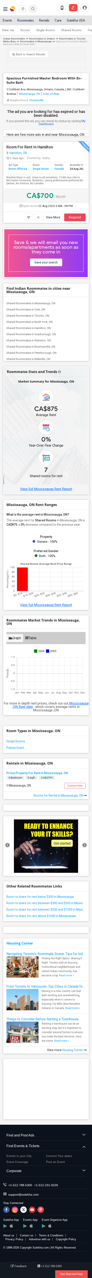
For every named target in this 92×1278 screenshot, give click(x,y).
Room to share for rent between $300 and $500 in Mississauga (46, 903)
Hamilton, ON (18, 153)
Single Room (41, 168)
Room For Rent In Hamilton (29, 147)
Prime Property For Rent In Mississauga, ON (37, 773)
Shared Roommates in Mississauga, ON (30, 303)
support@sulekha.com (23, 1194)
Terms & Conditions (51, 1235)
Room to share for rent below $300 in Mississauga (40, 896)
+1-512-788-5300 (20, 1185)
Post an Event (55, 1162)
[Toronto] (22, 8)
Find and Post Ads (20, 1135)
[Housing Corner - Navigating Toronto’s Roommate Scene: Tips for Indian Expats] (22, 968)
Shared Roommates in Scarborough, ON (31, 334)
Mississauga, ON (29, 93)
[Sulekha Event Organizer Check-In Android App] (43, 1226)
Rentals (44, 20)
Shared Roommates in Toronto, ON (27, 315)
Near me (8, 30)
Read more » (66, 975)
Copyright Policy (66, 1239)
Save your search (46, 262)
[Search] (32, 9)
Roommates (25, 20)
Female (59, 168)
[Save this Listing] (28, 217)
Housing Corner (19, 943)
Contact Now (75, 785)
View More (53, 217)
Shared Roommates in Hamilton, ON (28, 328)
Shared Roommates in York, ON (25, 309)
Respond (75, 217)
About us (8, 1235)
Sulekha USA (76, 20)
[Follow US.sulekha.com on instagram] (15, 1209)
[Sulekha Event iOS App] (31, 1225)
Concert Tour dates (59, 1156)
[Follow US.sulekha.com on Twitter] (23, 1209)
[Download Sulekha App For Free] (62, 7)
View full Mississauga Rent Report (46, 489)
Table (32, 638)
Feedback (21, 1266)
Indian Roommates (14, 38)
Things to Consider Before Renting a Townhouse (42, 1019)
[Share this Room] (38, 217)
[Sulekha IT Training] (46, 846)
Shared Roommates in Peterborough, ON (31, 352)
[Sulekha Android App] (5, 1226)
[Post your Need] (73, 7)
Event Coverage (17, 1162)
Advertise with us (39, 1239)
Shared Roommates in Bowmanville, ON (30, 346)
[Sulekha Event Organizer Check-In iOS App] (49, 1225)
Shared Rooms (71, 30)
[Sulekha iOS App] (11, 1225)
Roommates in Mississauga (36, 41)
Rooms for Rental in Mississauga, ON (59, 795)
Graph (16, 638)
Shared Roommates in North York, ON (29, 321)
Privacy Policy (14, 1239)
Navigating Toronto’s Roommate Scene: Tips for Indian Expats (46, 954)
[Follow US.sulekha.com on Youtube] (32, 1209)
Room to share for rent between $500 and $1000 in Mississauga (46, 909)
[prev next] (46, 846)
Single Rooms (45, 30)
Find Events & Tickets (22, 1146)
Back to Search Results (30, 54)
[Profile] (85, 8)
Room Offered (18, 168)
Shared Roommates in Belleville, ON (28, 359)
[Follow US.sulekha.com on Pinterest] (40, 1209)
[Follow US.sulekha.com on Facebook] (6, 1209)
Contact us (26, 1235)
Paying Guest (15, 747)
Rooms (25, 30)
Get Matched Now (71, 1274)
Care (58, 20)
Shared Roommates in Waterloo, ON (28, 340)
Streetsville (36, 100)
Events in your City (19, 1156)
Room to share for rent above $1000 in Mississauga (41, 915)
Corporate (14, 1171)
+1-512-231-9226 (46, 1185)
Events (7, 20)
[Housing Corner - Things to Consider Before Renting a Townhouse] (22, 1038)
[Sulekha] (5, 9)
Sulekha (13, 9)
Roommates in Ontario (42, 38)
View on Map (50, 93)
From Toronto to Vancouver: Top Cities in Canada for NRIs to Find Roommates (46, 986)
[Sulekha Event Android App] (25, 1226)
